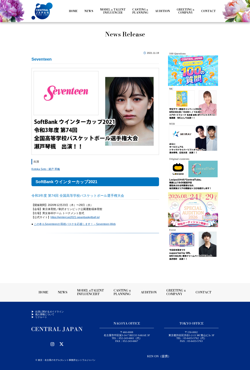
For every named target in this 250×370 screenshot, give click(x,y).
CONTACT (203, 292)
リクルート (41, 317)
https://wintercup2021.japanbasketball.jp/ (75, 217)
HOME (43, 292)
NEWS (62, 292)
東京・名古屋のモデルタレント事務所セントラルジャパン (66, 360)
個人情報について (44, 314)
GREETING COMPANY (176, 292)
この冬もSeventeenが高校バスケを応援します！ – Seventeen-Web (75, 224)
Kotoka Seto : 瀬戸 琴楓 (45, 169)
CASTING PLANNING (122, 292)
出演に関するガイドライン (49, 311)
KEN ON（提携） (159, 356)
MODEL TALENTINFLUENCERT (90, 292)
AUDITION (149, 292)
